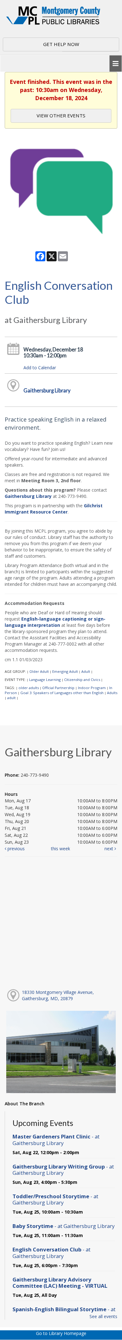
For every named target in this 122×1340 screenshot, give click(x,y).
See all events (103, 1316)
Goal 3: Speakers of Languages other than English (62, 692)
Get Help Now (61, 44)
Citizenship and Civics (82, 679)
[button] (115, 63)
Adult (85, 671)
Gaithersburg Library (46, 390)
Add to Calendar (39, 368)
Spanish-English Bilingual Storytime (64, 1312)
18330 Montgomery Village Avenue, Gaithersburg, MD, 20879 (58, 995)
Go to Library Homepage (61, 1333)
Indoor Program (92, 687)
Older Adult (39, 671)
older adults (28, 687)
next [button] (109, 849)
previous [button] (15, 849)
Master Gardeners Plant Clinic (56, 1139)
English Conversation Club (51, 1252)
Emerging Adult (65, 671)
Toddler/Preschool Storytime (55, 1199)
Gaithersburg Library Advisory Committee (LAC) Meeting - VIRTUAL (60, 1282)
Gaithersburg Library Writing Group (63, 1169)
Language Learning (45, 679)
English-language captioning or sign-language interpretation (55, 622)
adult (11, 697)
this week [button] (60, 849)
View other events (61, 115)
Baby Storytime (63, 1226)
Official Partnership (58, 687)
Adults (112, 692)
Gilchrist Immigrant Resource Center (54, 509)
